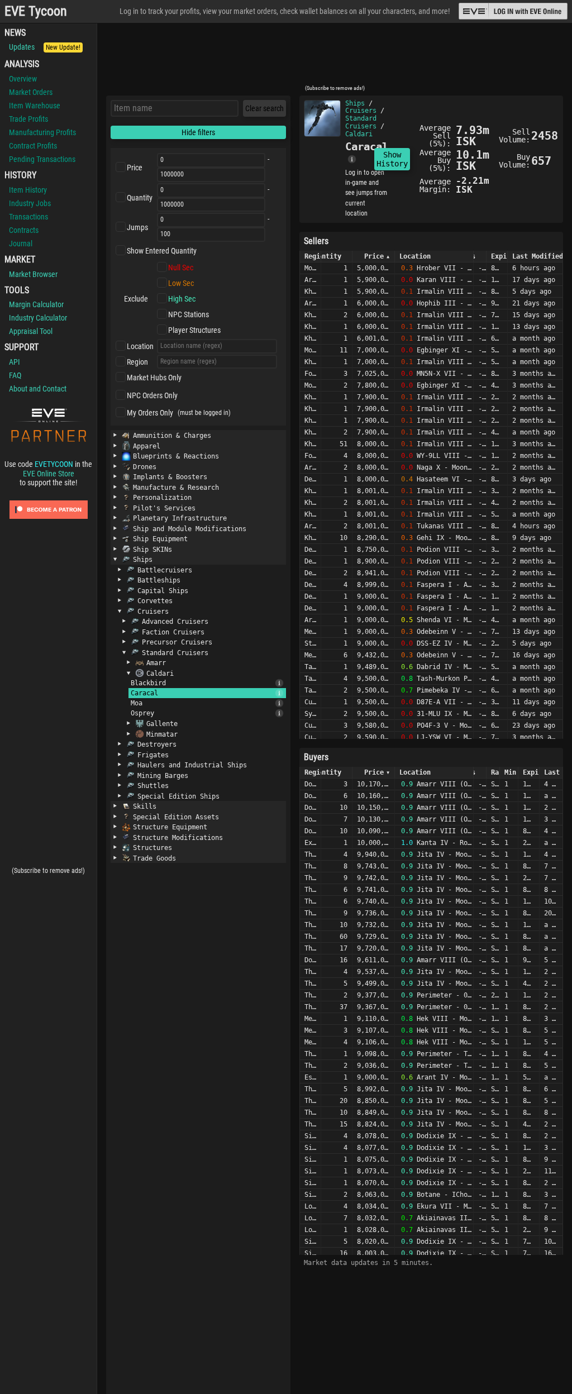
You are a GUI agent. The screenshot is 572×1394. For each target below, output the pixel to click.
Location (140, 346)
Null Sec (180, 267)
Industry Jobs (30, 203)
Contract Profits (33, 145)
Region (137, 361)
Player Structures (194, 330)
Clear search (264, 108)
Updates (44, 46)
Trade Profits (28, 118)
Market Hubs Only (154, 377)
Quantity (139, 197)
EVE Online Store (48, 473)
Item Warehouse (34, 105)
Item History (28, 189)
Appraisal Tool (31, 331)
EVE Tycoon (35, 11)
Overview (23, 78)
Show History (392, 159)
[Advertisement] (334, 57)
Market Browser (33, 274)
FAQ (15, 375)
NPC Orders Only (152, 395)
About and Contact (37, 388)
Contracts (24, 230)
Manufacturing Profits (42, 132)
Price (134, 167)
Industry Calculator (38, 317)
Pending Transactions (42, 159)
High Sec (182, 298)
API (14, 361)
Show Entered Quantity (162, 250)
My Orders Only (150, 412)
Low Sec (181, 283)
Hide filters (198, 132)
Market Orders (31, 92)
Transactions (28, 216)
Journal (20, 243)
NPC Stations (188, 314)
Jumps (137, 227)
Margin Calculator (36, 304)
